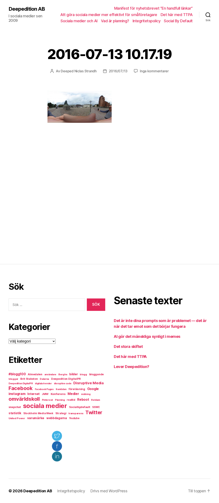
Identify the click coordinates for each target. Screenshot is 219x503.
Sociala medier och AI (79, 21)
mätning (85, 394)
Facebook (21, 388)
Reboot (83, 400)
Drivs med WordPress (108, 491)
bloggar (13, 378)
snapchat (15, 407)
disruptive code (62, 383)
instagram (17, 394)
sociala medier (45, 406)
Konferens (58, 394)
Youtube (74, 418)
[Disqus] (109, 193)
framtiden (61, 389)
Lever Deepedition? (131, 366)
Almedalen (35, 374)
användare (50, 374)
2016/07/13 (118, 71)
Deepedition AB (27, 9)
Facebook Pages (44, 389)
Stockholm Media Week (38, 413)
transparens (75, 413)
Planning (60, 400)
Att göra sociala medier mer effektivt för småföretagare (108, 14)
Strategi (61, 413)
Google (93, 389)
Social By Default (178, 21)
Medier (73, 394)
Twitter (93, 412)
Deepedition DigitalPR (65, 378)
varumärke (35, 418)
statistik (15, 413)
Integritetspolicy (147, 21)
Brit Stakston (29, 378)
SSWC (96, 407)
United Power (17, 418)
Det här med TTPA (177, 14)
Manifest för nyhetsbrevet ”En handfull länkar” (153, 8)
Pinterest (47, 399)
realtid (71, 399)
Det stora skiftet (128, 346)
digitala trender (43, 383)
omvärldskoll (24, 399)
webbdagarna (56, 418)
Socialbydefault (79, 407)
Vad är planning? (115, 21)
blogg (83, 374)
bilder (73, 374)
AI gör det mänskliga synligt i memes (147, 336)
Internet (33, 394)
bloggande (96, 374)
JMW (45, 394)
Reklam (95, 399)
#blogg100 (17, 374)
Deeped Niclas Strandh (78, 71)
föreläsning (77, 389)
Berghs (62, 374)
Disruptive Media (88, 383)
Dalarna (44, 378)
